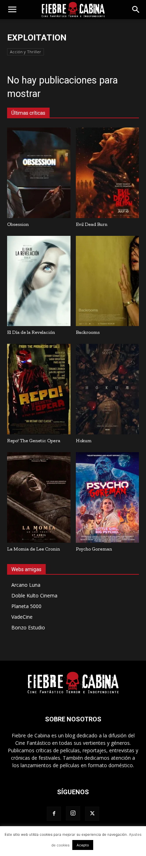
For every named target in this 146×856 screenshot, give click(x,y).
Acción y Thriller (25, 51)
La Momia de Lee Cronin (33, 549)
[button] (12, 9)
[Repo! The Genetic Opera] (39, 389)
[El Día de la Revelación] (39, 281)
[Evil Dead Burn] (107, 173)
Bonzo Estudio (28, 627)
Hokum (83, 441)
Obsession (18, 224)
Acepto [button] (83, 845)
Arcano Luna (25, 584)
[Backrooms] (107, 281)
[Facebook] (54, 814)
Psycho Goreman (94, 549)
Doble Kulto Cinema (34, 595)
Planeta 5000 (26, 606)
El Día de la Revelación (31, 332)
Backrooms (88, 332)
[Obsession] (39, 173)
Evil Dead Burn (91, 224)
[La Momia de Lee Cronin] (39, 497)
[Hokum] (107, 389)
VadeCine (22, 616)
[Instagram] (73, 813)
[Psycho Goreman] (107, 497)
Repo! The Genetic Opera (33, 441)
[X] (92, 814)
